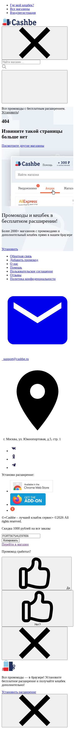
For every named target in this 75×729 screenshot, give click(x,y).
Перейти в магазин (15, 544)
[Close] (35, 643)
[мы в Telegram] (14, 467)
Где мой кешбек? (22, 5)
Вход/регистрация (23, 12)
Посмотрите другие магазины (23, 145)
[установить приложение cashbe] (31, 491)
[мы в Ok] (14, 459)
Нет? (38, 624)
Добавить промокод (24, 260)
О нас (14, 264)
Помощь (16, 267)
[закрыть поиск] (35, 43)
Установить (10, 249)
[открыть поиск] (35, 86)
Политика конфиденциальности (33, 279)
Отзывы (15, 275)
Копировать (10, 540)
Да (68, 588)
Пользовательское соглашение (31, 271)
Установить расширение (19, 692)
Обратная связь (21, 256)
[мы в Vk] (14, 451)
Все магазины (20, 9)
